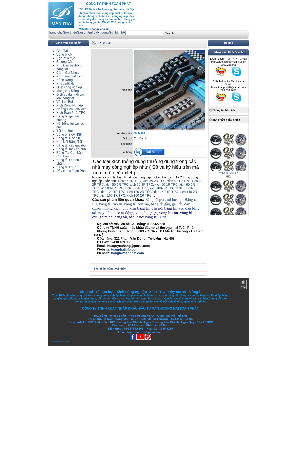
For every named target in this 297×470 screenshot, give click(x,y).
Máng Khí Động (67, 91)
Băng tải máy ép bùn (71, 149)
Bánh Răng (64, 80)
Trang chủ (55, 32)
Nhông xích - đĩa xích (71, 109)
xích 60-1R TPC (166, 184)
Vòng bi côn (65, 54)
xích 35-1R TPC (129, 181)
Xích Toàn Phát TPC (71, 112)
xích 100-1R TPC (162, 188)
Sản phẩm (84, 32)
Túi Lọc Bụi (64, 131)
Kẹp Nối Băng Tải (69, 141)
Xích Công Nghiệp (69, 105)
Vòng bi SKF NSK (69, 134)
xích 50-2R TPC (141, 184)
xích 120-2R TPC (139, 192)
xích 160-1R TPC (112, 195)
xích (163, 217)
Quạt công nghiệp (69, 87)
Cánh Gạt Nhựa (67, 72)
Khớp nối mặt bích (69, 76)
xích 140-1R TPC (165, 192)
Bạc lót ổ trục (65, 58)
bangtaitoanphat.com (127, 253)
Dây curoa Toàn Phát (71, 171)
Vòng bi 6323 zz (228, 214)
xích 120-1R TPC (112, 192)
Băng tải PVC (66, 167)
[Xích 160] (169, 128)
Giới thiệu (70, 32)
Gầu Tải (62, 51)
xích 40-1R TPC (178, 181)
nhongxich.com (100, 29)
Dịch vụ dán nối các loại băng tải (70, 96)
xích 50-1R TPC (116, 184)
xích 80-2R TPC (136, 188)
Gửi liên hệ (117, 32)
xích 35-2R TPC (154, 181)
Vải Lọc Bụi (64, 101)
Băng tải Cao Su (68, 138)
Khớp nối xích (66, 83)
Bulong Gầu (65, 61)
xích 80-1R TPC (111, 188)
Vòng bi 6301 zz (228, 167)
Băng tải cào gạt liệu (71, 145)
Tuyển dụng (100, 32)
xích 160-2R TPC (139, 195)
